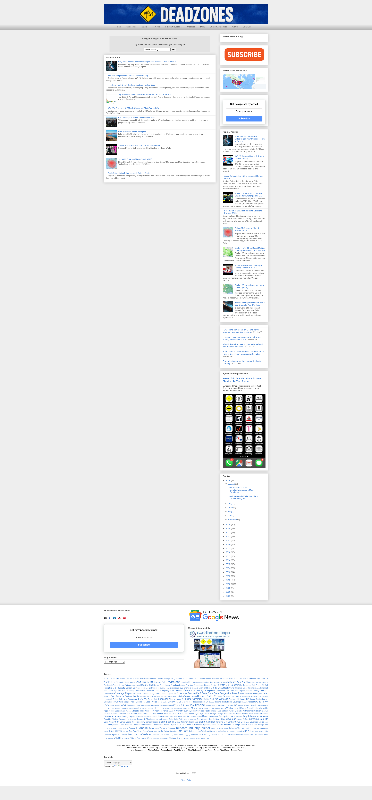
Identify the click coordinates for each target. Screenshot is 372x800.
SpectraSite (181, 725)
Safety (245, 719)
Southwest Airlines (144, 725)
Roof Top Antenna (190, 719)
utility (266, 731)
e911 (215, 696)
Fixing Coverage (173, 27)
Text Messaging (244, 728)
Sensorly (149, 722)
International (168, 705)
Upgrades (240, 731)
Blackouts (265, 682)
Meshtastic (216, 708)
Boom (133, 685)
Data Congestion (222, 693)
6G (128, 679)
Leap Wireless (262, 705)
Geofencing (260, 699)
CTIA (174, 693)
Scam (128, 722)
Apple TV (114, 682)
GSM (206, 702)
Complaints (210, 691)
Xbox (187, 738)
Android (244, 678)
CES (181, 688)
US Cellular (249, 731)
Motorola (164, 711)
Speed (206, 725)
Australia (196, 682)
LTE (157, 708)
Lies (108, 708)
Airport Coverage (163, 679)
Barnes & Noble (221, 682)
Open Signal (194, 714)
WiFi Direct (125, 738)
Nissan (140, 714)
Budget (182, 685)
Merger (194, 708)
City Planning (128, 691)
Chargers (187, 688)
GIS (266, 699)
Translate (124, 766)
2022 (228, 536)
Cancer (207, 685)
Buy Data (189, 685)
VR (234, 735)
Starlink (243, 725)
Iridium (208, 705)
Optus (202, 714)
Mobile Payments (127, 711)
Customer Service (218, 27)
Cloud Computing (162, 691)
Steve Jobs (252, 725)
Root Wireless (202, 719)
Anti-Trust (260, 679)
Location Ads (134, 708)
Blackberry (256, 682)
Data (202, 27)
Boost (138, 685)
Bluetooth (116, 685)
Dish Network (155, 696)
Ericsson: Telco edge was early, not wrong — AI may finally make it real (243, 338)
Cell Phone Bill (258, 685)
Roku (181, 719)
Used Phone (259, 731)
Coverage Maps (122, 693)
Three (254, 728)
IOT (178, 705)
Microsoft (244, 708)
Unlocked (219, 731)
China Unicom (235, 688)
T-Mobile (142, 728)
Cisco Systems (114, 691)
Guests (211, 702)
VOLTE (214, 735)
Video (166, 735)
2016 (228, 560)
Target (157, 728)
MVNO (177, 711)
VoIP (201, 735)
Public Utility (168, 716)
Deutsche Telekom (124, 696)
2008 (228, 592)
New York (265, 711)
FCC (140, 699)
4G (117, 678)
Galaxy (252, 699)
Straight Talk (263, 725)
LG (105, 708)
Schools (135, 722)
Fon (211, 699)
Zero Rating (201, 738)
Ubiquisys (173, 731)
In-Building (125, 705)
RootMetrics (214, 719)
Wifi (118, 738)
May (230, 511)
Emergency (228, 696)
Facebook (108, 699)
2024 (228, 528)
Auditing (188, 682)
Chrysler (257, 688)
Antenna (252, 679)
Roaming (165, 719)
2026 (228, 480)
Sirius (237, 722)
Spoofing (213, 725)
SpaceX (167, 725)
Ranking (198, 716)
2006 (228, 596)
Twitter (166, 731)
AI (135, 679)
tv (162, 731)
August (231, 484)
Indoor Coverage (137, 705)
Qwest (184, 716)
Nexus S (126, 714)
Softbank (128, 725)
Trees (145, 731)
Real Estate (213, 716)
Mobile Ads (257, 708)
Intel (161, 705)
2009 (228, 588)
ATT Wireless (171, 681)
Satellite (264, 719)
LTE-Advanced (165, 708)
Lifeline (113, 708)
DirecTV (136, 696)
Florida (206, 699)
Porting (125, 716)
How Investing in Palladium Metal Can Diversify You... (243, 497)
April (230, 515)
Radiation (191, 716)
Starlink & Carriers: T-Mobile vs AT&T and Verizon (139, 145)
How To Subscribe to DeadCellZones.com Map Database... (240, 490)
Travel (139, 731)
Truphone (157, 731)
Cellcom (129, 688)
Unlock (212, 731)
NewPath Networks (110, 714)
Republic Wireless (111, 719)
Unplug (226, 731)
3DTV (109, 679)
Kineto (246, 705)
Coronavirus (109, 693)
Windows (156, 738)
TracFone (133, 731)
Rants (205, 716)
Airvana (179, 679)
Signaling (219, 722)
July (230, 504)
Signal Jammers (182, 722)
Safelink (239, 719)
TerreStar (219, 728)
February (232, 519)
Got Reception (162, 702)
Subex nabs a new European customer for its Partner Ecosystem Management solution (243, 352)
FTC (237, 699)
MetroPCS (225, 708)
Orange (213, 714)
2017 (228, 556)
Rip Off (158, 719)
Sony (135, 725)
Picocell (245, 714)
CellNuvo (146, 688)
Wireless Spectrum (177, 738)
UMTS (185, 731)
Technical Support (167, 728)
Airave (147, 679)
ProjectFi (153, 716)
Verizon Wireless (140, 734)
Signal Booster (166, 722)
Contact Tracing (252, 691)
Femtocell (163, 699)
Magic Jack (182, 708)
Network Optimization (252, 711)
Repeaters (264, 716)
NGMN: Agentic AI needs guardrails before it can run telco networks (243, 345)
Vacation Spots (110, 735)
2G (105, 679)
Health (224, 702)
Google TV (140, 702)
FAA (266, 696)
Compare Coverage (194, 690)
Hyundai (117, 705)
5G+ (125, 679)
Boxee (156, 685)
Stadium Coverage (232, 725)
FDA (145, 699)
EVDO (237, 696)
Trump (150, 731)
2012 (228, 576)
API (266, 679)
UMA (180, 731)
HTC (106, 705)
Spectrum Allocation (193, 725)
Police (119, 716)
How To (257, 701)
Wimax (150, 738)
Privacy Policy (186, 780)
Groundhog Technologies (194, 702)
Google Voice (151, 702)
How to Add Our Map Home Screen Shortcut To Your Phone (242, 379)
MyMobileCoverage (196, 711)
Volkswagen (208, 735)
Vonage (224, 735)
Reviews (156, 27)
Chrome (250, 688)
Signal (155, 722)
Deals (113, 696)
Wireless (191, 27)
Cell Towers (119, 688)
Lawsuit (253, 705)
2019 (228, 548)
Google (119, 701)
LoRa (142, 708)
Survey (132, 728)
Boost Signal (147, 685)
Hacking (217, 702)
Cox (133, 693)
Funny (242, 699)
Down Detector (173, 696)
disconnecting (144, 696)
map (188, 708)
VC (119, 735)
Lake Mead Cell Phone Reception (132, 131)
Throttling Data (262, 728)
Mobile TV (149, 711)
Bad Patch (210, 682)
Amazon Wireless (211, 679)
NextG (120, 714)
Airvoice (185, 679)
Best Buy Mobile (244, 682)
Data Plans (238, 693)
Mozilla (171, 711)
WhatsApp (259, 735)
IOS (175, 705)
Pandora (227, 714)
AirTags (172, 679)
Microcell (235, 708)
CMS (172, 691)
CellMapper (137, 688)
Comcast (179, 691)
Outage (220, 714)
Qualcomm (177, 716)
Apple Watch (124, 682)
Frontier (232, 699)
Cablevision (198, 685)
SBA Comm (120, 722)
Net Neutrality (210, 711)
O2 (150, 714)
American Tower (226, 679)
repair (256, 716)
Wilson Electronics (138, 738)
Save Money (109, 722)
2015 (228, 564)
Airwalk (191, 679)
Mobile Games (115, 711)
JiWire (236, 705)
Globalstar (108, 702)
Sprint (220, 724)
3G (113, 678)
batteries (231, 682)
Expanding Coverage (248, 696)
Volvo (219, 735)
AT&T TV (145, 682)
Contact (247, 27)
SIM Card (228, 722)
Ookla (186, 714)
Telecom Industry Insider (193, 728)
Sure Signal (117, 728)
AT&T (138, 682)
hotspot (249, 702)
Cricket (138, 693)
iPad (192, 705)
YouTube (193, 738)
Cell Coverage (245, 685)
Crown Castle (160, 693)
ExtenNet (261, 696)
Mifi (250, 708)
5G (121, 678)
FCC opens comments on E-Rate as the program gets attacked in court (241, 331)
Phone (239, 714)
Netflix (224, 711)
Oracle (207, 714)
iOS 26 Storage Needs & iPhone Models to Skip (128, 76)
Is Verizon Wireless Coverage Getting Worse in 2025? (248, 266)
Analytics (237, 679)
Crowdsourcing (148, 693)
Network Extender (234, 711)
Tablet (151, 728)
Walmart (238, 735)
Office (154, 714)
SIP (233, 722)
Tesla (226, 728)
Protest (161, 716)
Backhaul (202, 682)
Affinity (132, 679)
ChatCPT (200, 688)
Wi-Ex (112, 738)
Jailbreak (221, 705)
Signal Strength (207, 722)
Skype (261, 722)
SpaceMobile (158, 725)
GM (113, 702)
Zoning (208, 738)
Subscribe (131, 27)
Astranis (132, 682)
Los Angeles (149, 708)
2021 (228, 540)
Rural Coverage (228, 719)
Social (121, 725)
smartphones (113, 725)
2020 (228, 544)
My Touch (184, 711)
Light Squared (122, 708)
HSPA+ (265, 702)
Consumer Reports (237, 691)
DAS (198, 693)
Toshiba (125, 731)
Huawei (111, 705)
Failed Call (117, 699)
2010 (228, 584)
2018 (228, 552)
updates (232, 731)
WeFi (252, 735)
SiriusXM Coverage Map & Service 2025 (135, 159)
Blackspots (108, 685)
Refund (239, 716)
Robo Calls (173, 719)
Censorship (174, 688)
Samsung (254, 719)
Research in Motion (127, 719)
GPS (181, 702)
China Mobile (223, 688)
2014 (228, 568)
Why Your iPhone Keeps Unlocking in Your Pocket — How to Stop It (147, 62)
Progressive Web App (143, 716)
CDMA (222, 685)
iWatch (214, 705)
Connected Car (222, 691)
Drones (194, 696)
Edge (220, 696)
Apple (107, 682)
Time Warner (115, 731)
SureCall (125, 728)
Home (118, 27)
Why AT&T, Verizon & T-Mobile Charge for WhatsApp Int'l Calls (134, 108)
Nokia (145, 714)
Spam (173, 725)
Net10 (219, 711)
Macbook (174, 708)
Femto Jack (152, 699)
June (230, 507)
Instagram (147, 705)
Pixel (259, 714)
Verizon (124, 735)
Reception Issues (228, 716)
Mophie (157, 711)
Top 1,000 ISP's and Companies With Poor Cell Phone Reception (145, 94)
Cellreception (154, 688)
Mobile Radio (138, 711)
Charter (194, 688)
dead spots (257, 693)
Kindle (241, 705)
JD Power (229, 705)
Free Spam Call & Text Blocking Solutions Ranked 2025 (131, 85)
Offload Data (162, 714)
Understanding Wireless (198, 731)
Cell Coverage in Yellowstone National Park (136, 118)
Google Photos (129, 702)
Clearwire (150, 691)
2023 (228, 532)
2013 (228, 572)
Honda (244, 702)
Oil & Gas (172, 714)
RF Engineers (149, 719)
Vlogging (187, 735)
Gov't (235, 27)
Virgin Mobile (174, 735)
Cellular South (165, 688)
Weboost (245, 735)
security (141, 722)
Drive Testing (184, 696)
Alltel (202, 679)
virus (181, 735)
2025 (228, 524)
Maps (144, 27)
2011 (228, 580)
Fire (183, 699)
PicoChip (253, 714)
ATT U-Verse (155, 682)
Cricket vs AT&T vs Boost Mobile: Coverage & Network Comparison (250, 249)
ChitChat (244, 688)
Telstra (213, 728)
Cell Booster (232, 685)
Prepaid (131, 716)
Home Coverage (234, 702)
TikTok (106, 731)
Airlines (153, 679)
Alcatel (197, 679)
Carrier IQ (215, 685)
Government (173, 702)
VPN (230, 735)
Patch (233, 714)
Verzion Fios (158, 735)
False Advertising (129, 699)
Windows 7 (164, 738)
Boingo (128, 685)
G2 (247, 699)
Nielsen (134, 714)
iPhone (200, 705)
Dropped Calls (204, 696)
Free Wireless (220, 699)
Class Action (140, 691)
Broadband (175, 685)
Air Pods (140, 679)
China (214, 688)
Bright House (165, 685)
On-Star (180, 714)
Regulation (248, 716)
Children (207, 688)
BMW (123, 685)
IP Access (184, 705)
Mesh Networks (205, 708)
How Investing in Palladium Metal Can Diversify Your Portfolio (250, 303)
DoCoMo (164, 696)
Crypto (169, 693)
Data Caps (207, 693)
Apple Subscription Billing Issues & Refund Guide (129, 173)
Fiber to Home (175, 699)
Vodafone (194, 735)
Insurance (155, 705)
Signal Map (193, 722)
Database (248, 693)
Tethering (233, 728)
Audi (183, 682)
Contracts (264, 691)
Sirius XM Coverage (249, 722)
